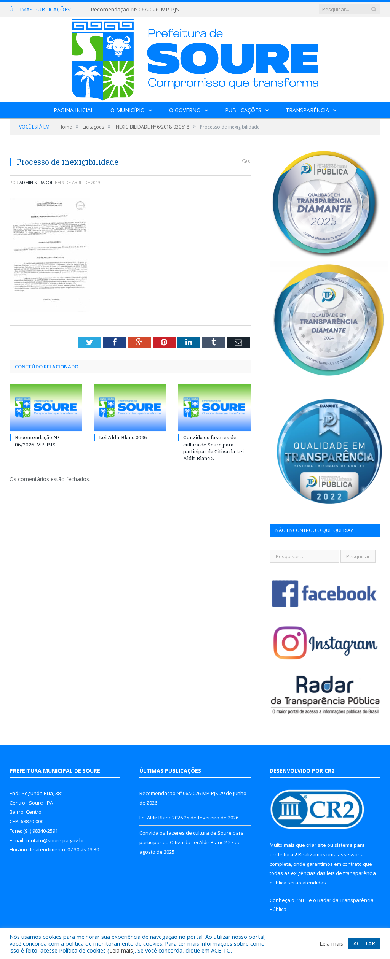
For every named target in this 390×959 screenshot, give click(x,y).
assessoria (351, 854)
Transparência (307, 110)
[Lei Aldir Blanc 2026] (130, 407)
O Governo (185, 110)
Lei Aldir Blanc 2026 (123, 437)
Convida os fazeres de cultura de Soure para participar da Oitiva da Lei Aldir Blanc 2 (213, 448)
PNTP (302, 900)
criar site (316, 845)
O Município (127, 110)
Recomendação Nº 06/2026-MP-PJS (135, 9)
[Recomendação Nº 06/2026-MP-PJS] (46, 407)
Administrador (36, 182)
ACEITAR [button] (364, 943)
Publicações (243, 110)
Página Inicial (74, 110)
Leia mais (121, 950)
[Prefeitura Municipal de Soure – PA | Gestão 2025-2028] (195, 58)
